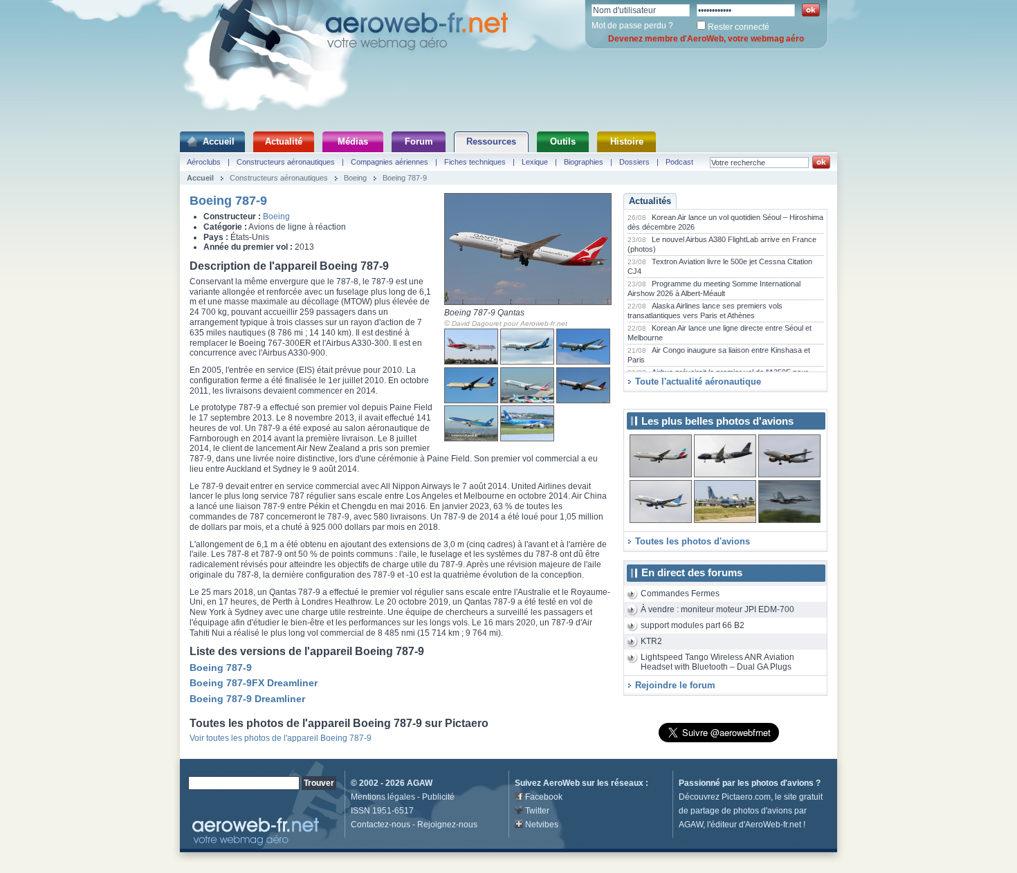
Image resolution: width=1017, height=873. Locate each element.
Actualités (650, 201)
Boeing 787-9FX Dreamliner (254, 682)
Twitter (537, 811)
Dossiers (634, 162)
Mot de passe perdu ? (632, 25)
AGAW (419, 783)
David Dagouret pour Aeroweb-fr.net (509, 323)
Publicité (438, 797)
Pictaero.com (746, 797)
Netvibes (541, 824)
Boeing (355, 178)
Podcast (679, 162)
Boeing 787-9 (405, 178)
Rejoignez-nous (447, 824)
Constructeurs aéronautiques (286, 162)
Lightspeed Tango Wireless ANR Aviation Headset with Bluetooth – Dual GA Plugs (717, 662)
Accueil (219, 141)
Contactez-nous (380, 824)
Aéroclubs (204, 162)
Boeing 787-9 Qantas (484, 313)
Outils (563, 141)
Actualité (283, 141)
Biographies (583, 162)
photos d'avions (782, 783)
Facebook (543, 797)
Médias (353, 141)
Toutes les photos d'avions (692, 541)
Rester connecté (738, 27)
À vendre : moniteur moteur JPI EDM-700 (717, 609)
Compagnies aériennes (389, 162)
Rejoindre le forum (675, 685)
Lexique (535, 162)
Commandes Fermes (680, 593)
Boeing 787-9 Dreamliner (247, 698)
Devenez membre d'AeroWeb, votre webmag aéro (706, 39)
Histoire (626, 141)
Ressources (491, 141)
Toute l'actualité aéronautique (698, 381)
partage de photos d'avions (741, 811)
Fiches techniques (475, 162)
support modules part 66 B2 (692, 625)
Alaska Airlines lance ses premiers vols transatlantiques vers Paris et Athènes (704, 311)
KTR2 (651, 641)
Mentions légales (383, 797)
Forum (419, 141)
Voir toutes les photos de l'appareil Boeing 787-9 (281, 738)
